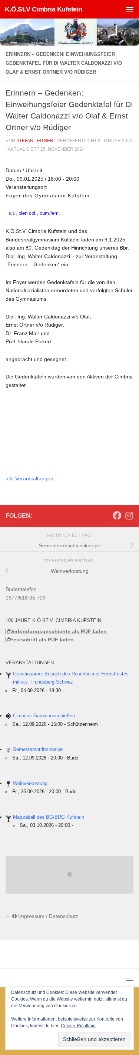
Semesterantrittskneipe (38, 749)
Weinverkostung (30, 783)
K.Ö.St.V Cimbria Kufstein (43, 9)
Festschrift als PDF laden (42, 639)
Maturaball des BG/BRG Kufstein (48, 817)
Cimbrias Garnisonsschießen (44, 715)
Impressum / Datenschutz (47, 916)
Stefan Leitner (34, 140)
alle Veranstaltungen (29, 478)
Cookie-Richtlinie (78, 1025)
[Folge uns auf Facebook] (117, 515)
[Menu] (129, 9)
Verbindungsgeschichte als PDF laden (58, 631)
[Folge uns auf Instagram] (129, 515)
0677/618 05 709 (26, 598)
